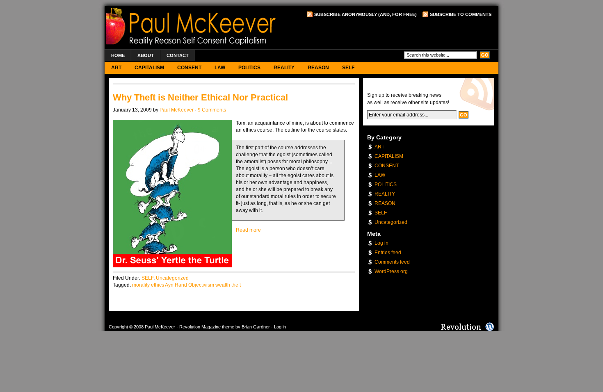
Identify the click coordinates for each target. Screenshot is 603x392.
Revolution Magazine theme (206, 326)
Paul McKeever (177, 110)
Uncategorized (172, 278)
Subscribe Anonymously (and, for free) (365, 14)
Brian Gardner (256, 326)
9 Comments (212, 110)
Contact (178, 55)
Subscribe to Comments (460, 14)
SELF (348, 68)
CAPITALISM (149, 68)
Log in (381, 243)
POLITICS (249, 68)
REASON (318, 68)
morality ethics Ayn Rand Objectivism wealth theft (186, 285)
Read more (248, 230)
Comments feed (392, 262)
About (145, 55)
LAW (220, 68)
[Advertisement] (395, 33)
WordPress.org (391, 271)
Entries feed (388, 252)
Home (118, 55)
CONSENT (189, 68)
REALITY (284, 68)
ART (116, 68)
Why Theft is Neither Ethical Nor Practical (200, 97)
